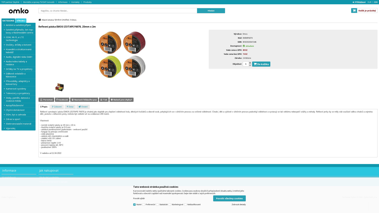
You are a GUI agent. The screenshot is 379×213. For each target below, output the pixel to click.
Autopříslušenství (14, 105)
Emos (74, 19)
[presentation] (44, 107)
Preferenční (150, 204)
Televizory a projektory (18, 93)
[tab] (43, 107)
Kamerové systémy (16, 88)
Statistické (163, 204)
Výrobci (21, 20)
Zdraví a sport (13, 119)
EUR (369, 2)
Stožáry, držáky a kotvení (18, 44)
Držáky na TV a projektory (19, 68)
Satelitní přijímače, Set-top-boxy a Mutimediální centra (20, 31)
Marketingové (177, 204)
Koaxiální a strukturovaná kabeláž (18, 51)
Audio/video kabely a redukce (16, 63)
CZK (376, 2)
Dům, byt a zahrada (16, 114)
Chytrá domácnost (15, 109)
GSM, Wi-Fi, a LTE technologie (15, 39)
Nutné (139, 204)
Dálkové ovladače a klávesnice (15, 75)
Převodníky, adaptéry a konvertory (18, 82)
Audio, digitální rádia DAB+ (19, 56)
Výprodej (10, 128)
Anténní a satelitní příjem (18, 25)
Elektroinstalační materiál (18, 123)
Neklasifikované (194, 204)
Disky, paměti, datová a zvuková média (18, 99)
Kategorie (8, 20)
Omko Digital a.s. (18, 10)
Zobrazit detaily (239, 204)
